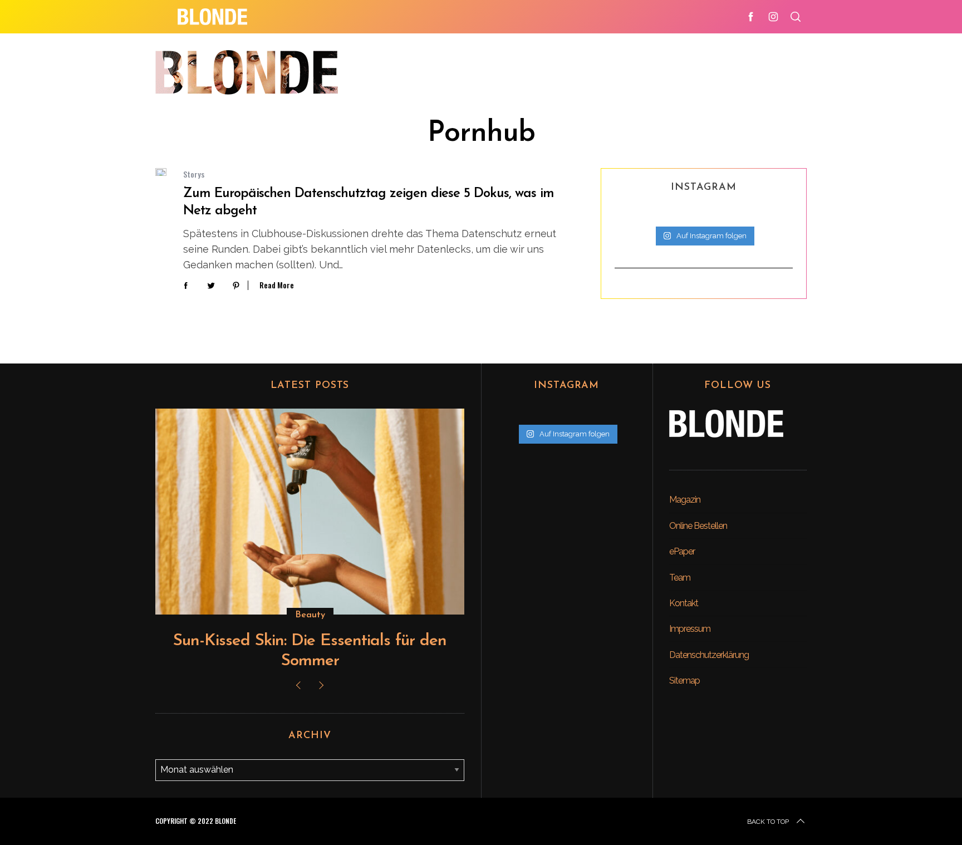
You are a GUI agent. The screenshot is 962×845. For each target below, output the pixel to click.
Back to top (768, 822)
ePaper (682, 551)
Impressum (689, 628)
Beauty (310, 615)
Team (679, 577)
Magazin (684, 499)
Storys (193, 174)
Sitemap (684, 680)
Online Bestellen (698, 525)
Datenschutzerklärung (709, 655)
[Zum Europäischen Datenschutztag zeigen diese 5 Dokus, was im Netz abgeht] (160, 172)
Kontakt (683, 603)
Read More (276, 285)
